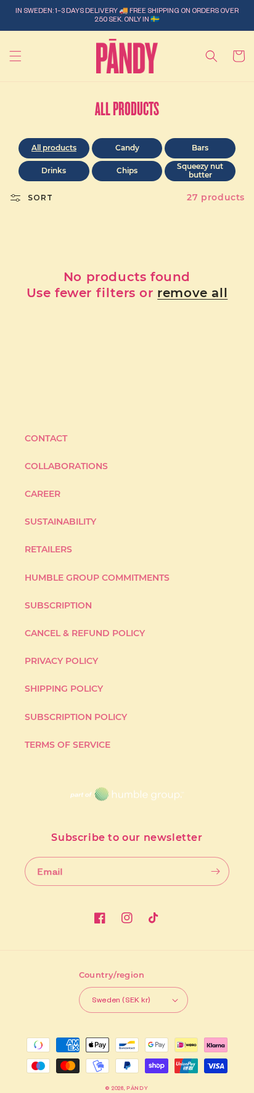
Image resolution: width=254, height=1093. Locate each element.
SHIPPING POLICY (64, 688)
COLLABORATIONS (66, 466)
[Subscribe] (215, 871)
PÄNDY (137, 1088)
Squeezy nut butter (200, 170)
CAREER (42, 493)
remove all (192, 292)
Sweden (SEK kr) (121, 999)
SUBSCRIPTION (58, 605)
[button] (15, 56)
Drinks (53, 170)
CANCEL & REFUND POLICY (85, 633)
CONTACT (46, 438)
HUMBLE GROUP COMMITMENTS (97, 577)
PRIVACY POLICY (61, 660)
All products (53, 147)
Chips (127, 170)
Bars (200, 147)
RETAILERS (48, 549)
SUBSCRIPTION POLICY (76, 717)
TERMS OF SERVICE (67, 744)
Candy (127, 147)
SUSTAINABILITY (60, 521)
